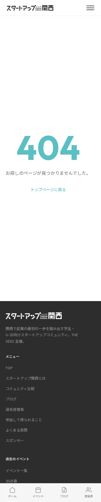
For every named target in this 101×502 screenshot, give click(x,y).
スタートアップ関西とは (26, 378)
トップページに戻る (48, 189)
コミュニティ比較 (20, 388)
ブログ (11, 399)
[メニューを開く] (90, 8)
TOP (9, 367)
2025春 (11, 480)
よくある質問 (16, 430)
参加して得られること (24, 419)
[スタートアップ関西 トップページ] (30, 8)
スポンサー (15, 440)
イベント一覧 (16, 470)
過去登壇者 (15, 409)
